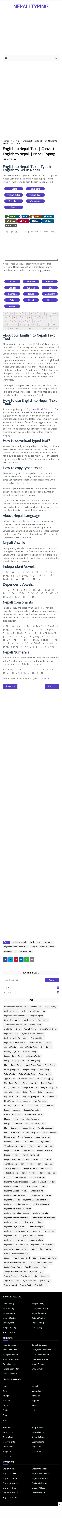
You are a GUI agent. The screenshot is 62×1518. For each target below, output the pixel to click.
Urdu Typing (48, 1078)
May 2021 (31, 992)
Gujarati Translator (12, 1096)
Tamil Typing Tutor (12, 1168)
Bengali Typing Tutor (48, 1029)
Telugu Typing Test (47, 1173)
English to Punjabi (36, 1227)
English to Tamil (10, 1236)
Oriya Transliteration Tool (14, 1262)
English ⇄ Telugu (10, 1478)
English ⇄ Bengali (39, 1468)
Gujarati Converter (11, 1092)
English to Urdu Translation (40, 1042)
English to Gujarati (11, 1186)
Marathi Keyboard (44, 1128)
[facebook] (5, 959)
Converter (35, 201)
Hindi (12, 281)
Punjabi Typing (29, 1069)
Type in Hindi (26, 1276)
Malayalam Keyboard (30, 1119)
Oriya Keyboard (10, 1146)
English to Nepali (19, 942)
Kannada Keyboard (12, 1110)
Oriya (12, 300)
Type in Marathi (29, 1280)
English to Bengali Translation (16, 1182)
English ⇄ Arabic (10, 1497)
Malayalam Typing (33, 1056)
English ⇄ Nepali (39, 1488)
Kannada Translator (32, 1110)
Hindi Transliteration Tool (41, 1249)
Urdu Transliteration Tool (28, 1078)
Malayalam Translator (13, 1123)
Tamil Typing (44, 1069)
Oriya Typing (50, 1065)
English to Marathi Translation (16, 1218)
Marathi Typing (34, 1060)
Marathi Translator (11, 1132)
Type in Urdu (9, 1078)
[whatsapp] (26, 959)
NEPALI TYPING (31, 6)
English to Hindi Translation (15, 1195)
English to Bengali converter (43, 1182)
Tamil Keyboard (10, 1164)
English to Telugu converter (42, 1244)
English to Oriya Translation (32, 1222)
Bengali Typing (30, 1029)
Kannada (12, 293)
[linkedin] (21, 959)
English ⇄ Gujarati (39, 1483)
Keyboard (35, 188)
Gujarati (31, 287)
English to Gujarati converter (15, 1191)
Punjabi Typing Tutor (12, 1159)
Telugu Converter (30, 1168)
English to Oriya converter (14, 1227)
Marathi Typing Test (31, 1132)
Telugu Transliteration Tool (15, 1271)
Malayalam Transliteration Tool (17, 1258)
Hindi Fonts (9, 1101)
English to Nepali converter (41, 942)
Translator (14, 201)
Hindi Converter (49, 1096)
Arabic (12, 306)
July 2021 (31, 988)
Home (5, 141)
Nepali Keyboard (25, 1137)
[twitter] (10, 959)
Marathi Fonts (28, 1128)
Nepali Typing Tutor (33, 1065)
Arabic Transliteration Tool (15, 1024)
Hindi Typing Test (11, 1105)
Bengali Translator (29, 1087)
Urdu (49, 300)
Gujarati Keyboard (45, 1092)
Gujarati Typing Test (31, 1096)
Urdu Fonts (36, 1451)
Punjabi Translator (11, 1155)
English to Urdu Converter (14, 1042)
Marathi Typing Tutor (12, 1065)
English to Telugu (36, 1240)
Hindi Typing (46, 1047)
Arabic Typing (35, 1024)
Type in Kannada (42, 1276)
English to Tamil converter (14, 1240)
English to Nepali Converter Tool (43, 409)
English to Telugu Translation (16, 1244)
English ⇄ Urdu (38, 1492)
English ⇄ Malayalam (41, 1473)
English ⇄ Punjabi (10, 1492)
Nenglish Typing (36, 1015)
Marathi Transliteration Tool (44, 1258)
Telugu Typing (10, 1074)
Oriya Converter (29, 1141)
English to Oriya (10, 1222)
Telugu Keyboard (11, 1173)
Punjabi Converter (11, 1150)
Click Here (44, 678)
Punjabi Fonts (28, 1150)
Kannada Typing (29, 1051)
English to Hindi (37, 1191)
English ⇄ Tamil (9, 1473)
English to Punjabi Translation (16, 1231)
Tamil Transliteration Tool (35, 1267)
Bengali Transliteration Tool (15, 1177)
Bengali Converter (30, 1083)
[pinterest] (16, 959)
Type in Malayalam (11, 1280)
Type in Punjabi (10, 1285)
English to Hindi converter (40, 1195)
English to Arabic (11, 1033)
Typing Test (35, 194)
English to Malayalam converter (17, 1213)
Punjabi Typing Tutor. (13, 1267)
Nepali (31, 300)
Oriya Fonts (44, 1141)
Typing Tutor (13, 194)
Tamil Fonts (46, 1159)
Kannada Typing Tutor (13, 1056)
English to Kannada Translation (35, 1200)
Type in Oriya (44, 1280)
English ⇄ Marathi (10, 1483)
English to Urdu (37, 1038)
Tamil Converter (31, 1159)
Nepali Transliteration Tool (43, 947)
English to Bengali (38, 1177)
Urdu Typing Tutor (11, 1083)
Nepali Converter (50, 1132)
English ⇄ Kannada (40, 1478)
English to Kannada (12, 1200)
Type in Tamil (25, 1285)
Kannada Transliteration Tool (16, 1253)
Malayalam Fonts (11, 1119)
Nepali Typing (10, 951)
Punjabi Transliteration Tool (40, 1262)
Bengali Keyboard (11, 1087)
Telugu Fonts (46, 1168)
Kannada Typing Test (12, 1114)
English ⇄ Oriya (9, 1488)
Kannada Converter (30, 1105)
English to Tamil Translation (32, 1236)
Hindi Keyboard (23, 1101)
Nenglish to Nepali (11, 1020)
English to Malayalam (40, 1204)
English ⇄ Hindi (9, 1468)
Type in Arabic (45, 1074)
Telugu (31, 293)
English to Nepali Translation (16, 947)
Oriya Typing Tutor (12, 1069)
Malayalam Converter (33, 1114)
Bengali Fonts (46, 1083)
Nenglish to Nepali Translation (35, 1020)
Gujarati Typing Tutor (29, 1047)
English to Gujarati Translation (35, 1186)
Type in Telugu (41, 1285)
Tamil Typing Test (45, 1164)
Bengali (12, 287)
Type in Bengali (36, 1271)
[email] (32, 959)
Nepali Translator (43, 1137)
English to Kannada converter (16, 1204)
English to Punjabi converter (43, 1231)
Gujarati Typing (10, 1047)
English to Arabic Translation (16, 1038)
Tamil (49, 287)
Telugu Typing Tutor (27, 1074)
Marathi (31, 281)
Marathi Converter (11, 1128)
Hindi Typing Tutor (11, 1051)
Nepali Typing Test (11, 1141)
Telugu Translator (29, 1173)
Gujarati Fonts (28, 1092)
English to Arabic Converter (32, 1033)
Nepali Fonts (9, 1137)
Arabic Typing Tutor (12, 1029)
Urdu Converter (38, 1368)
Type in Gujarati (10, 1276)
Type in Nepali (15, 141)
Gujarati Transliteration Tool (15, 1249)
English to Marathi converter (43, 1218)
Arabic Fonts (8, 1456)
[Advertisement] (28, 33)
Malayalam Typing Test (35, 1123)
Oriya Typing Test (45, 1146)
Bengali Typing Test (49, 1087)
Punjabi (49, 281)
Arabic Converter (10, 1373)
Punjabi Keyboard (44, 1150)
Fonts (14, 207)
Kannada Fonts (48, 1105)
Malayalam (50, 293)
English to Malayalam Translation (17, 1209)
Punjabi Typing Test (31, 1155)
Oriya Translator (27, 1146)
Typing (13, 188)
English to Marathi (40, 1213)
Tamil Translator (27, 1164)
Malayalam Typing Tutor (14, 1060)
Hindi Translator (40, 1101)
